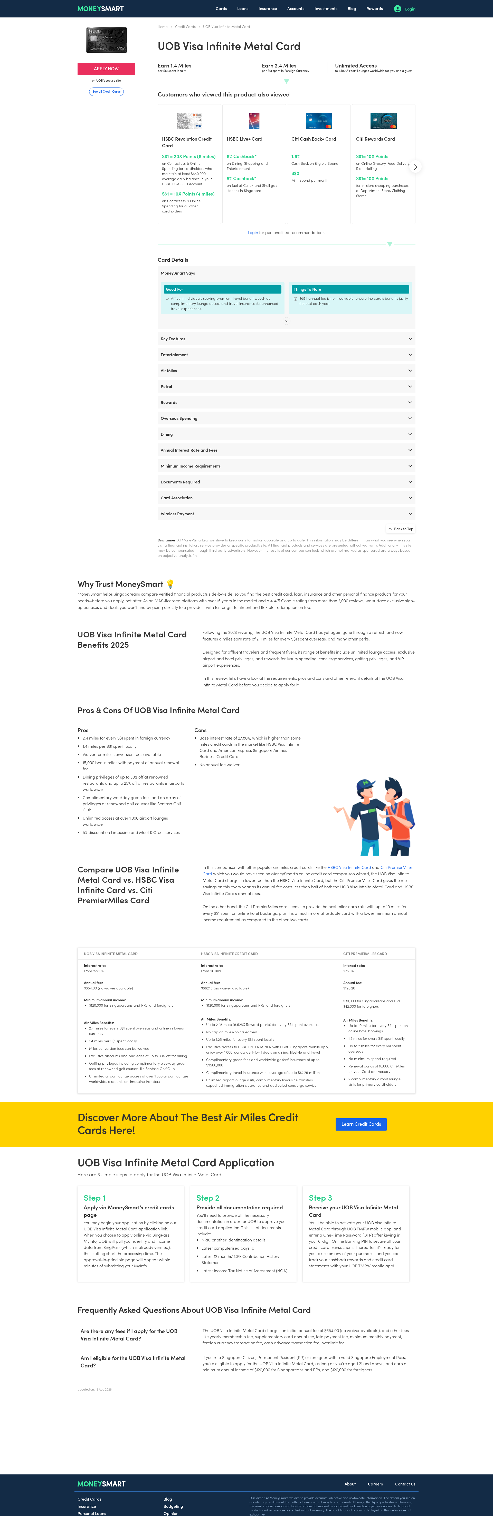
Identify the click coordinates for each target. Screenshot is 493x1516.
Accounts (295, 8)
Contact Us (405, 1483)
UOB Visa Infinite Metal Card (226, 26)
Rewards (374, 8)
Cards (221, 8)
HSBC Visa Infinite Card (349, 867)
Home (163, 26)
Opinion (171, 1513)
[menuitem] (221, 8)
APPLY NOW (106, 68)
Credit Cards (185, 26)
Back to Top (403, 528)
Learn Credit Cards (361, 1124)
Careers (375, 1483)
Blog (352, 8)
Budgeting (173, 1506)
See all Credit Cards (106, 91)
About (350, 1483)
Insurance (268, 8)
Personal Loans (92, 1513)
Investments (326, 8)
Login (410, 9)
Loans (242, 8)
